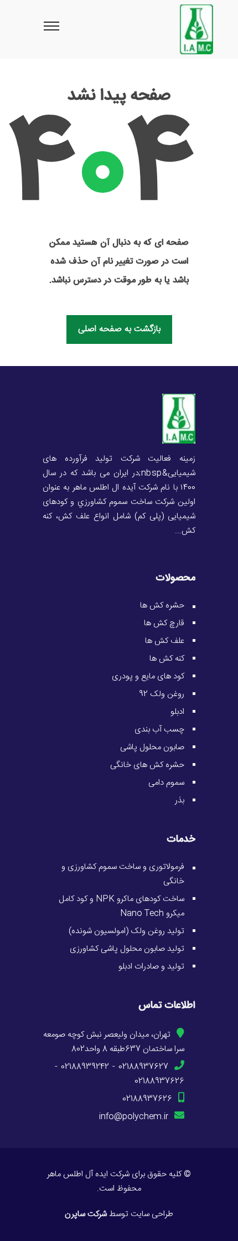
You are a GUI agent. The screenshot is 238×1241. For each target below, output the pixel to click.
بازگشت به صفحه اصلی (119, 329)
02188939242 (85, 1067)
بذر (179, 800)
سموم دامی (166, 783)
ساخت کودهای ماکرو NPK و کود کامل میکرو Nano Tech (121, 906)
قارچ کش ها (164, 623)
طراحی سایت (152, 1214)
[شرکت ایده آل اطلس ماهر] (178, 419)
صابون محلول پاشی (152, 747)
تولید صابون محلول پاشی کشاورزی (127, 949)
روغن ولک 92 (161, 694)
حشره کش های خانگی (147, 765)
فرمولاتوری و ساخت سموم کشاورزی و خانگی (122, 874)
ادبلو (177, 712)
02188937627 (143, 1067)
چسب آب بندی (159, 730)
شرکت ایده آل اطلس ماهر (88, 1174)
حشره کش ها (162, 605)
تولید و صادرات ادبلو (151, 967)
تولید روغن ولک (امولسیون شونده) (126, 931)
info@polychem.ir (133, 1117)
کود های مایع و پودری (148, 676)
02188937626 (159, 1081)
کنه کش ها (166, 659)
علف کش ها (164, 641)
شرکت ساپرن (86, 1214)
